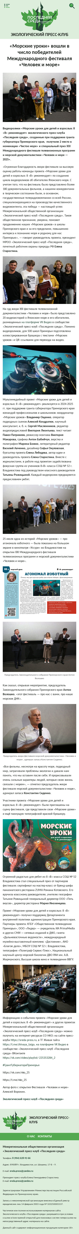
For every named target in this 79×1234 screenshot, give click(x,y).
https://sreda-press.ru (24, 1040)
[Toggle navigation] (7, 6)
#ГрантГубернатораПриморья (21, 1065)
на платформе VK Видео (36, 322)
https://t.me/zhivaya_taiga (19, 1044)
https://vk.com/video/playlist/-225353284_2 (29, 1057)
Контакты (45, 1136)
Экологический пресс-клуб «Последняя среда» (33, 1099)
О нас (31, 1136)
